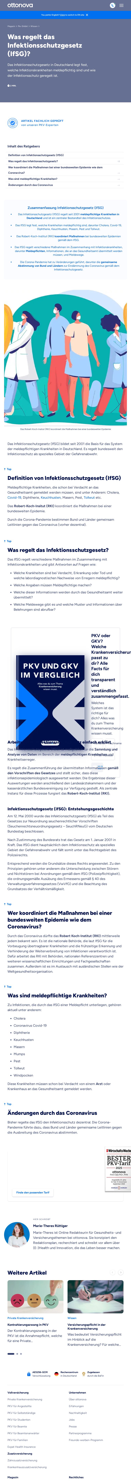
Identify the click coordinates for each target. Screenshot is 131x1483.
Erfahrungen (76, 1338)
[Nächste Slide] (120, 1204)
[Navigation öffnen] (121, 5)
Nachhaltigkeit (78, 1345)
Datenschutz (76, 1423)
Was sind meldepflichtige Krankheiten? (32, 178)
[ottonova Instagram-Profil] (52, 1475)
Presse (73, 1358)
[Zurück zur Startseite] (20, 5)
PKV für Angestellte (20, 1338)
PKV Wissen (15, 1416)
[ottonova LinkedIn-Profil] (43, 1475)
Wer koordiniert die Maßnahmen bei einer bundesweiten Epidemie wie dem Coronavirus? (55, 170)
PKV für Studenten (19, 1352)
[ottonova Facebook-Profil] (78, 1475)
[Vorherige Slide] (112, 1204)
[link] (35, 1247)
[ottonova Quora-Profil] (87, 1475)
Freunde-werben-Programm (86, 1372)
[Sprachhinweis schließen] (87, 15)
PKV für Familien (18, 1372)
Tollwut (89, 430)
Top (9, 401)
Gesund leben (16, 1429)
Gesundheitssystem (20, 1423)
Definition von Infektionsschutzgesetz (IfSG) (36, 155)
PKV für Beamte (17, 1358)
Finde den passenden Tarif (32, 1124)
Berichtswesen (78, 1450)
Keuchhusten (59, 229)
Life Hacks (14, 1443)
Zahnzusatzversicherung (22, 1392)
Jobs (72, 1352)
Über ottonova (77, 1331)
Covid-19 (14, 430)
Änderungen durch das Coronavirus (30, 185)
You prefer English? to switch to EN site (62, 15)
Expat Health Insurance (22, 1379)
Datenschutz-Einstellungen (85, 1429)
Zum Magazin (16, 1457)
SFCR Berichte (78, 1443)
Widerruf (74, 1457)
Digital (11, 1436)
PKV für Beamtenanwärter (23, 1365)
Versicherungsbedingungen (85, 1436)
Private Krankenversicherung (25, 1331)
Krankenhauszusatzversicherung (27, 1399)
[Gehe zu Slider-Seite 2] (17, 1286)
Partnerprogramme (80, 1365)
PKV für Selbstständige (21, 1345)
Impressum (75, 1416)
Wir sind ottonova (18, 1450)
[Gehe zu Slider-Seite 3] (21, 1286)
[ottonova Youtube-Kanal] (70, 1475)
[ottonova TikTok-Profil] (61, 1475)
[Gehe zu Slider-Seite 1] (11, 1286)
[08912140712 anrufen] (112, 5)
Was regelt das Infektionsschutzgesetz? (33, 161)
